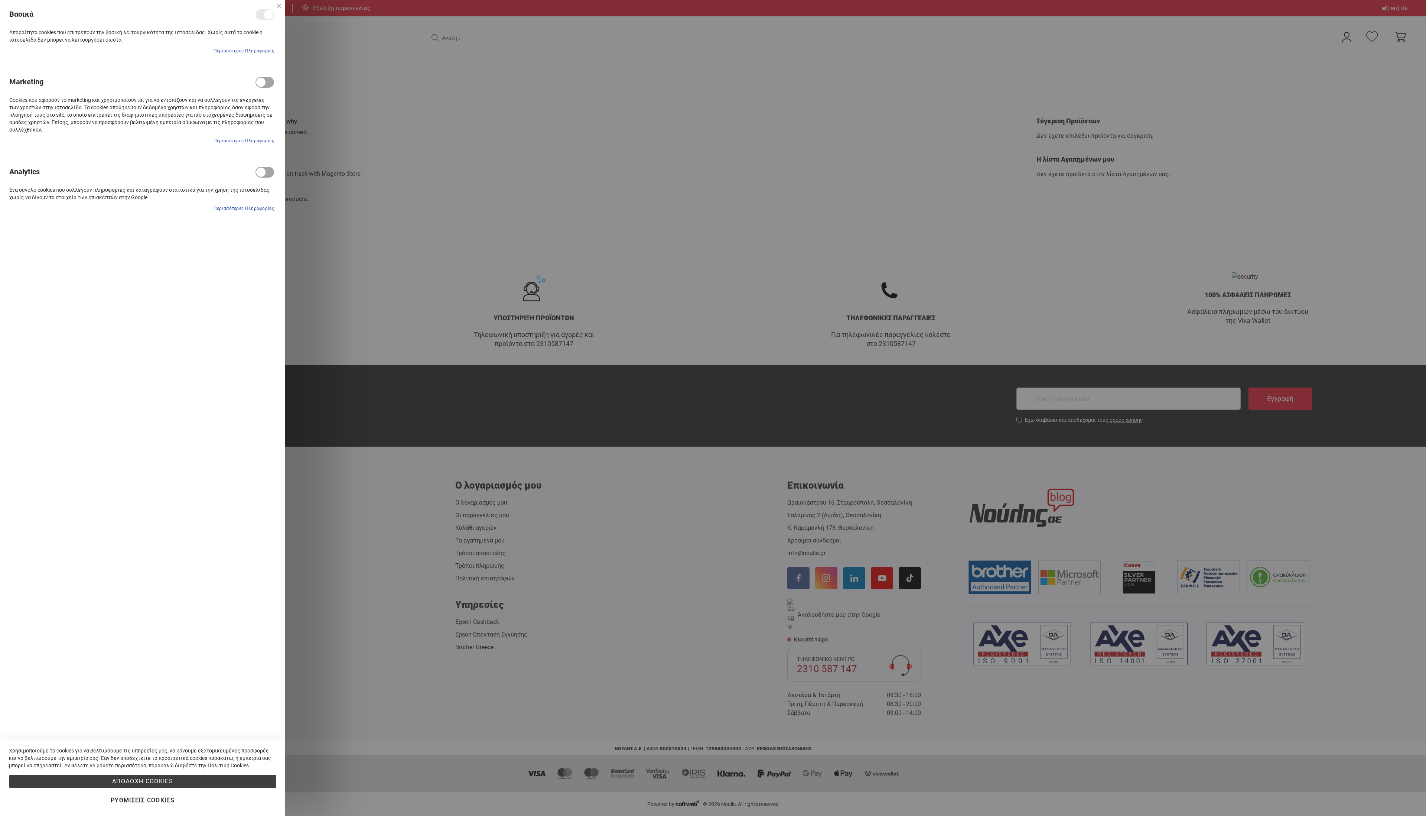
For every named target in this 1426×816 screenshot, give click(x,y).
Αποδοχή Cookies (142, 781)
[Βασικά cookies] (264, 14)
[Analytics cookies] (264, 172)
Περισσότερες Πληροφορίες (244, 51)
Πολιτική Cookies (228, 765)
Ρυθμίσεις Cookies (143, 800)
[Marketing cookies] (264, 82)
